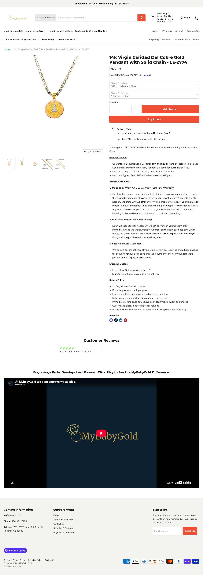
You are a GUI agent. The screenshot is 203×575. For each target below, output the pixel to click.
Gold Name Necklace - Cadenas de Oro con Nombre (78, 31)
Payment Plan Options (187, 39)
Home (7, 49)
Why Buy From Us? (172, 31)
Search (7, 560)
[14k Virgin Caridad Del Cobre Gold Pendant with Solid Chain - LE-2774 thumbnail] (9, 164)
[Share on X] (116, 320)
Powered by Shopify (12, 566)
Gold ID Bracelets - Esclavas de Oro (24, 31)
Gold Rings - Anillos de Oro (57, 39)
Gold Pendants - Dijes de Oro (20, 39)
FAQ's (154, 31)
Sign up (190, 531)
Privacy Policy (19, 560)
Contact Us (193, 31)
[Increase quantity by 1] (135, 109)
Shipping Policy (35, 560)
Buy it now (154, 119)
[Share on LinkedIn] (120, 320)
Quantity (113, 102)
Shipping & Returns (159, 39)
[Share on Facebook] (111, 320)
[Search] (141, 17)
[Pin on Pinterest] (125, 320)
